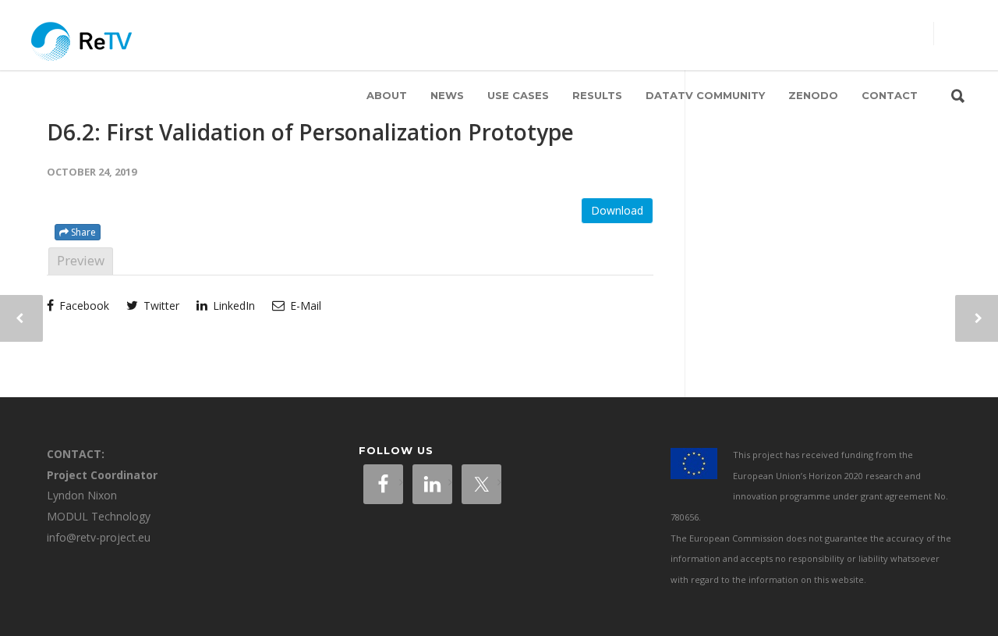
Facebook (82, 305)
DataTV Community (705, 95)
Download (617, 210)
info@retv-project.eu (98, 537)
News (447, 95)
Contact (890, 95)
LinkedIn (232, 305)
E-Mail (304, 305)
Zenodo (813, 95)
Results (597, 95)
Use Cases (518, 95)
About (386, 95)
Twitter (159, 305)
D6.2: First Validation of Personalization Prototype (310, 132)
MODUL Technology (98, 516)
